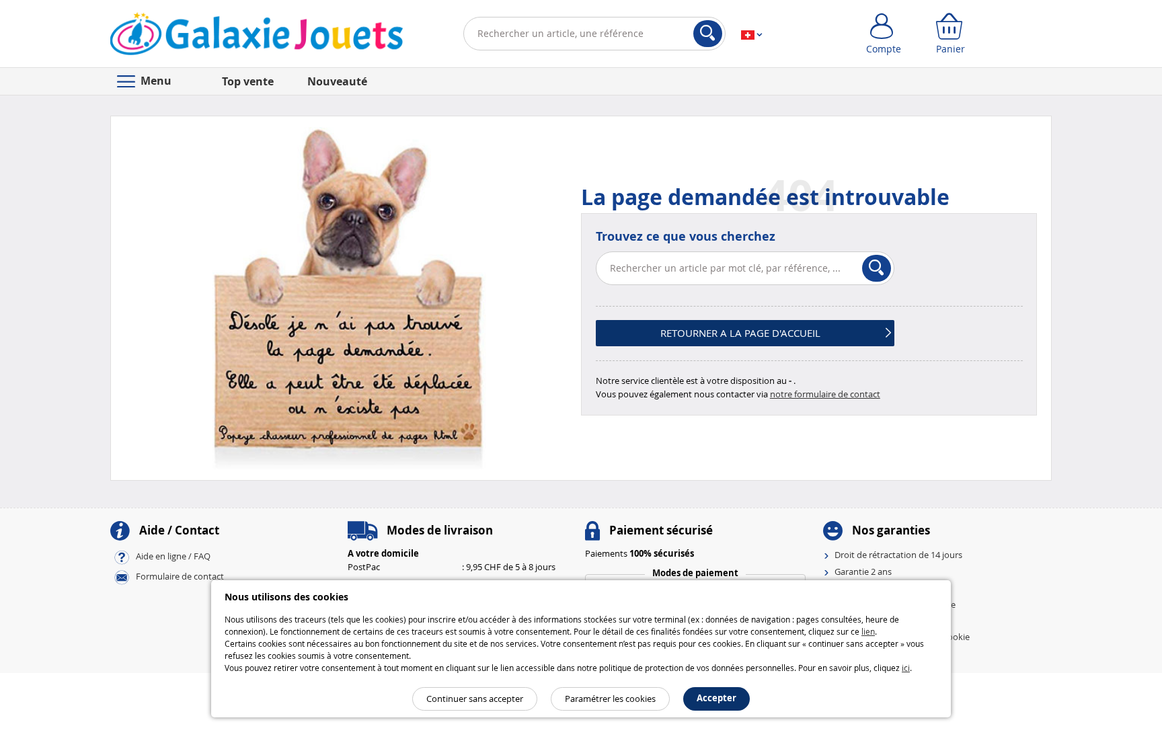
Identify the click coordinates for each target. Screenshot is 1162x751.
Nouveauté (337, 81)
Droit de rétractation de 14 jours (898, 555)
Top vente (248, 81)
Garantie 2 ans (863, 571)
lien (868, 631)
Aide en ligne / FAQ (173, 557)
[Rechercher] (707, 33)
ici (906, 667)
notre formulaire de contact (825, 394)
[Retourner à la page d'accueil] (256, 36)
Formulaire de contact (180, 577)
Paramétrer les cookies (610, 699)
